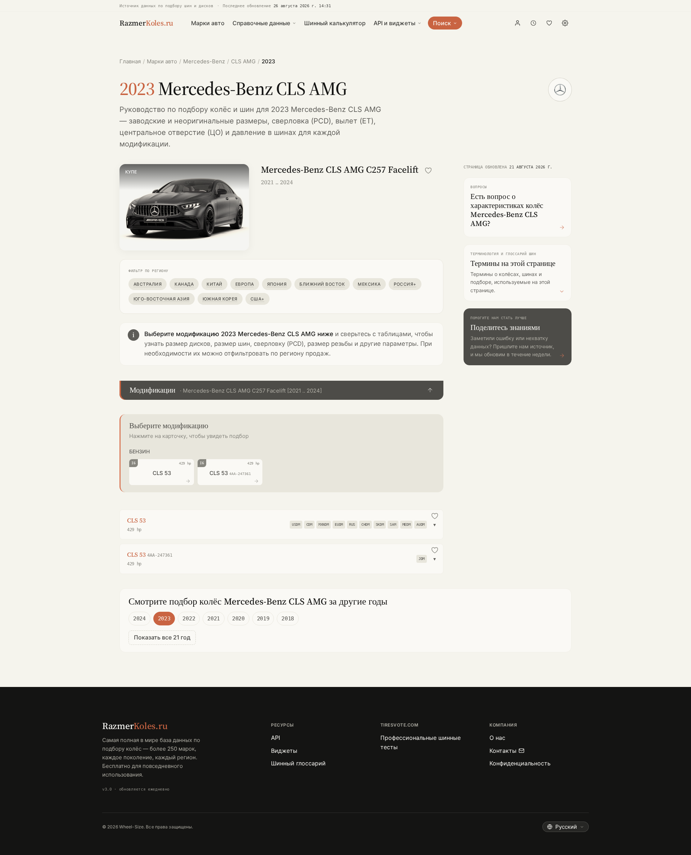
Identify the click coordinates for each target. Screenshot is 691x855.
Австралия (148, 284)
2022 (188, 618)
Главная (130, 61)
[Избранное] (549, 23)
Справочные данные (261, 23)
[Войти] (517, 23)
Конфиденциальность (520, 763)
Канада (184, 284)
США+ (257, 299)
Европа (244, 284)
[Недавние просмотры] (533, 23)
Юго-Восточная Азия (162, 299)
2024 (139, 618)
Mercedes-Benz (204, 61)
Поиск (442, 23)
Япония (277, 284)
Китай (214, 284)
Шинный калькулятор (335, 23)
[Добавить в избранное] (428, 170)
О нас (497, 737)
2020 (238, 618)
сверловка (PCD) (301, 121)
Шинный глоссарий (298, 763)
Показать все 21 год (162, 637)
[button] (281, 390)
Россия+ (405, 284)
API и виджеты (394, 23)
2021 (213, 618)
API (275, 737)
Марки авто (208, 23)
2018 (287, 618)
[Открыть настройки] (565, 23)
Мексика (369, 284)
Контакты (502, 750)
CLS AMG (243, 61)
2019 (263, 618)
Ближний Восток (322, 284)
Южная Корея (220, 299)
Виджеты (284, 750)
